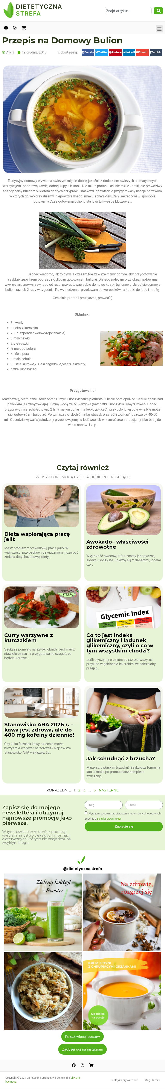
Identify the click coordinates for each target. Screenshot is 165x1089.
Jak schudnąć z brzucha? (120, 758)
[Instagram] (15, 28)
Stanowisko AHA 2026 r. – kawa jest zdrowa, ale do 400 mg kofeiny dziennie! (39, 729)
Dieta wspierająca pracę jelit (37, 536)
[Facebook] (6, 28)
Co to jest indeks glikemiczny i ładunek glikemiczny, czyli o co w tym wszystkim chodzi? (119, 643)
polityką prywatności (109, 818)
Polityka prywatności (125, 1080)
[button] (159, 28)
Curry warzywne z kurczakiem (28, 637)
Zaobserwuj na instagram (82, 1049)
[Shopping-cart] (24, 28)
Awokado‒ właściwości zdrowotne (117, 544)
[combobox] (128, 10)
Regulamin (152, 1080)
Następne (109, 790)
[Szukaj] (158, 10)
